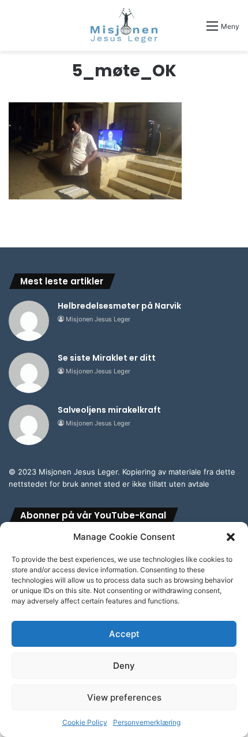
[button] (230, 537)
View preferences (124, 697)
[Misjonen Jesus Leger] (124, 25)
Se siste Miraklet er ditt (107, 358)
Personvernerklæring (147, 722)
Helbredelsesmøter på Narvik (119, 306)
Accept (124, 633)
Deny (124, 665)
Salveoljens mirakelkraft (109, 410)
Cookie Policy (84, 722)
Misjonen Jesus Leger (98, 319)
